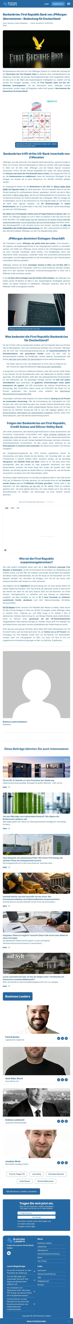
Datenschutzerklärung (46, 1274)
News (5, 25)
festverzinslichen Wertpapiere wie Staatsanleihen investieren (28, 413)
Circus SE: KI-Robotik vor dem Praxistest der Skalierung (19, 1271)
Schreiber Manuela (56, 1174)
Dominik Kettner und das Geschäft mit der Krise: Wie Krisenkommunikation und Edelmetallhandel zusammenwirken (18, 1304)
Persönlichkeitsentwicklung (49, 1254)
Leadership (42, 1247)
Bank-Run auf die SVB (30, 486)
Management (43, 1250)
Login (46, 4)
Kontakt (41, 1285)
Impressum (42, 1270)
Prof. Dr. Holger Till (17, 1174)
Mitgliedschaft (43, 1281)
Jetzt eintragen (36, 1217)
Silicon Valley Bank (21, 195)
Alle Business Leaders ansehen (21, 1191)
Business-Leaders (45, 1243)
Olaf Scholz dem (49, 367)
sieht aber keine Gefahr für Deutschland (25, 359)
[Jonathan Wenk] (36, 1144)
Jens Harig (36, 1174)
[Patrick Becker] (36, 1019)
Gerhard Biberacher (45, 1181)
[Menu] (68, 3)
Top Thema (42, 1261)
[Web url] (58, 1038)
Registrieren (58, 4)
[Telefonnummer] (62, 1038)
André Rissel (24, 1181)
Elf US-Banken (9, 607)
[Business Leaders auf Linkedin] (9, 1253)
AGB (33, 1226)
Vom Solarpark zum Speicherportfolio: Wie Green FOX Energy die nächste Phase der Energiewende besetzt (19, 1291)
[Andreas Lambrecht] (36, 1102)
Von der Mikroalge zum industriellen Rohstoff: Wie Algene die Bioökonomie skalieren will (17, 1280)
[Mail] (66, 1038)
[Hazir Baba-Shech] (36, 1061)
